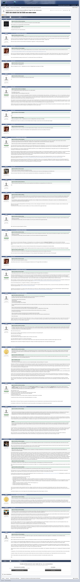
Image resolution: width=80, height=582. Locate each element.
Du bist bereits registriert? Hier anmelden (64, 5)
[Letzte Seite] (22, 17)
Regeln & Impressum (12, 5)
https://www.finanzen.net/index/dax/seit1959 (27, 285)
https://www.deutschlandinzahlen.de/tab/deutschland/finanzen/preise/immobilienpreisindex (47, 280)
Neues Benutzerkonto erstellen (19, 570)
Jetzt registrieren (73, 5)
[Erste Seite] (2, 17)
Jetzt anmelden (53, 570)
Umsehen (4, 5)
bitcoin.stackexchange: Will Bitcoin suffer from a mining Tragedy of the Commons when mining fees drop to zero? (29, 51)
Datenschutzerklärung (8, 580)
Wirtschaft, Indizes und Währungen (20, 11)
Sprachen (2, 580)
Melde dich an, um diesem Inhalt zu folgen (56, 10)
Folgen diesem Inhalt (65, 10)
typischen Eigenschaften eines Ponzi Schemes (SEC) (51, 473)
